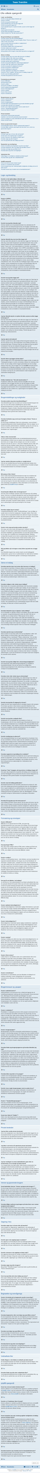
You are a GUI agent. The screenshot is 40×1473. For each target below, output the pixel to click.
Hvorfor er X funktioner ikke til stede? (10, 164)
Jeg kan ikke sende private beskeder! (10, 115)
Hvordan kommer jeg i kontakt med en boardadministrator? (15, 169)
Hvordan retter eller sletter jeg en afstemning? (12, 64)
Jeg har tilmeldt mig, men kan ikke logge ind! (12, 23)
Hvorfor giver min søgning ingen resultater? (12, 135)
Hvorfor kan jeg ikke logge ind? (8, 25)
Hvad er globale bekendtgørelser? (9, 87)
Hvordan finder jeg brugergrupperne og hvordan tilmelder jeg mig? (17, 103)
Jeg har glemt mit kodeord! (7, 30)
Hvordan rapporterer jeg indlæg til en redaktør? (12, 70)
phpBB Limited (6, 1390)
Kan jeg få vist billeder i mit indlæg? (9, 85)
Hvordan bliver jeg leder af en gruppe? (10, 105)
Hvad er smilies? (5, 84)
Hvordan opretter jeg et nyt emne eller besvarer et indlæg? (15, 56)
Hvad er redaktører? (6, 100)
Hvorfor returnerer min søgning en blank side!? (12, 137)
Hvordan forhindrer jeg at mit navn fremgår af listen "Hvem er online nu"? (19, 40)
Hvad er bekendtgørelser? (7, 88)
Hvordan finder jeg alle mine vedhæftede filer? (12, 157)
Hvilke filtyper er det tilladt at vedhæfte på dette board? (14, 156)
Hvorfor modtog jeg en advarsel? (9, 69)
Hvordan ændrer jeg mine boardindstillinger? (12, 38)
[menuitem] (5, 6)
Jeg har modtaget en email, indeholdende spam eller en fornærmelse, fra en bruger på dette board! (19, 119)
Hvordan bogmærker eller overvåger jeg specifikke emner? (15, 147)
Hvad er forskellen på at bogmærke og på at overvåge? (15, 145)
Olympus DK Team (27, 1470)
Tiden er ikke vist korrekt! (7, 41)
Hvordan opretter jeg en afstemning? (10, 61)
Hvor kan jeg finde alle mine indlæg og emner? (12, 140)
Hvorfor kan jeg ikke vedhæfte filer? (10, 67)
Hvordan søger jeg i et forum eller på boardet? (12, 134)
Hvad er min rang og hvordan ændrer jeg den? (12, 49)
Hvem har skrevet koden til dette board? (11, 163)
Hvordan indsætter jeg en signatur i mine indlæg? (13, 59)
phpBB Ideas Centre (11, 1406)
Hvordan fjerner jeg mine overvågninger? (11, 150)
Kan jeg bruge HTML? (6, 82)
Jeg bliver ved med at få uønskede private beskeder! (14, 117)
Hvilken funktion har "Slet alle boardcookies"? (12, 33)
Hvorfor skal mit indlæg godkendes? (10, 74)
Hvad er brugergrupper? (7, 102)
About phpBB (14, 1394)
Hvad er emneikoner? (6, 93)
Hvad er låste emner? (6, 92)
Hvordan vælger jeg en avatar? (9, 48)
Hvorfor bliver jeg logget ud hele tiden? (10, 31)
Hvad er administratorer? (7, 99)
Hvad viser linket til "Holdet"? (8, 110)
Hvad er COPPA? (5, 20)
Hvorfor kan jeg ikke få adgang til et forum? (11, 66)
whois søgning (26, 1422)
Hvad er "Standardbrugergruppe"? (9, 108)
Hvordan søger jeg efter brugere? (9, 138)
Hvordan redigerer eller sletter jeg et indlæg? (12, 58)
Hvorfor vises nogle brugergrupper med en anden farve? (15, 106)
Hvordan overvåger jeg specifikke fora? (11, 149)
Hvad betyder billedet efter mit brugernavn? (11, 46)
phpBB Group (14, 484)
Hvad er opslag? (5, 90)
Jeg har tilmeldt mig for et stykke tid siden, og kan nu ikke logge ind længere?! (17, 27)
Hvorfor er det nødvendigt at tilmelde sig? (11, 18)
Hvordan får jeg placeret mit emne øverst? (11, 75)
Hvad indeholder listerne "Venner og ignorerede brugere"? (15, 125)
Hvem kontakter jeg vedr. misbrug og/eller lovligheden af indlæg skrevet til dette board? (19, 167)
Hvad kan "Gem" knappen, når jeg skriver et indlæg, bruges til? (16, 72)
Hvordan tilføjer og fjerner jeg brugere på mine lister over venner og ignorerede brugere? (17, 127)
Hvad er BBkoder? (5, 80)
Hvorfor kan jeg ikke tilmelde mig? (9, 22)
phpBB (14, 1469)
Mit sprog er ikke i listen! (7, 44)
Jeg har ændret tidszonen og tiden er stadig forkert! (14, 43)
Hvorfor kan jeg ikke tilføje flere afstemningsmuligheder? (15, 62)
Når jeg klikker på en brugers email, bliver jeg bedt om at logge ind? (17, 51)
